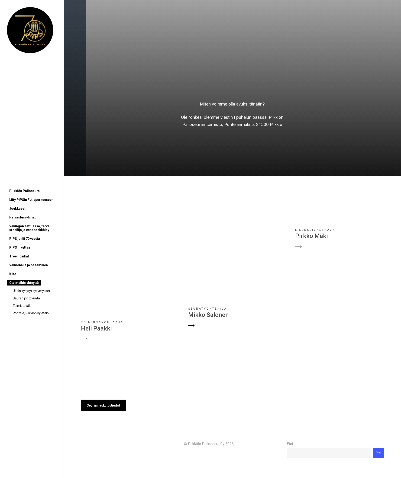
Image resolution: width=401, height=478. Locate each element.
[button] (103, 405)
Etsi (290, 444)
